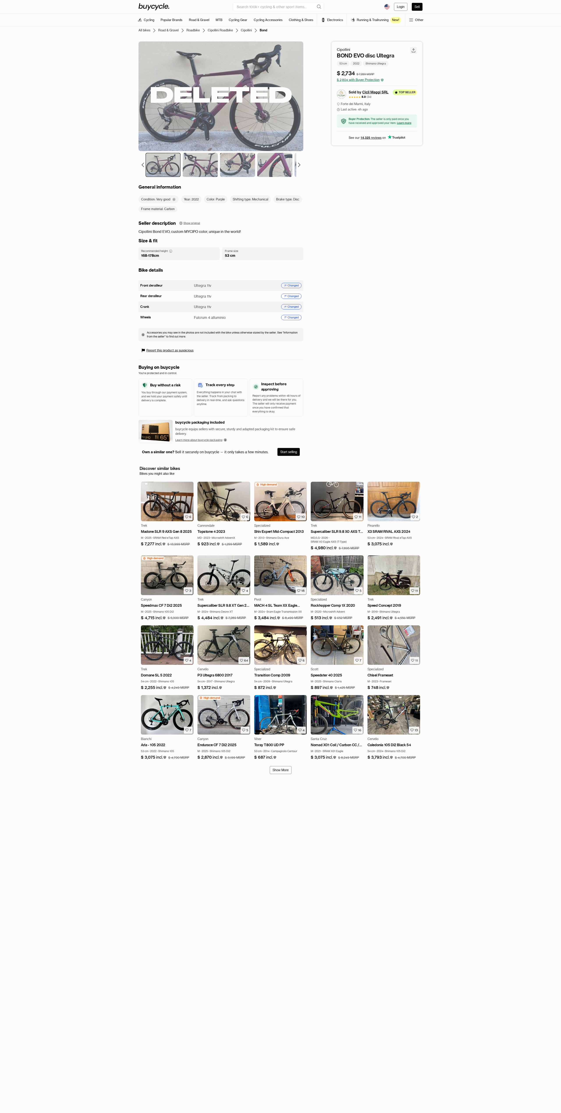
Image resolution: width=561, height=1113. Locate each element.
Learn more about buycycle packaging (198, 440)
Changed (293, 285)
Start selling (288, 452)
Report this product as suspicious (170, 350)
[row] (266, 485)
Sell (417, 7)
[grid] (266, 485)
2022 (356, 63)
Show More (281, 770)
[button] (153, 544)
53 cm (343, 63)
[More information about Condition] (174, 199)
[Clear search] (319, 7)
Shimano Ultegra (376, 63)
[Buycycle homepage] (153, 7)
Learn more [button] (404, 123)
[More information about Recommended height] (170, 251)
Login (401, 7)
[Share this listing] (413, 50)
